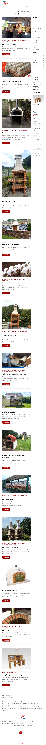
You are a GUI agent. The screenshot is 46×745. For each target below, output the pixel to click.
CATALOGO (35, 89)
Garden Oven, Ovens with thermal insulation (13, 456)
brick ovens (5, 130)
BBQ (35, 131)
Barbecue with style (9, 201)
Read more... (6, 54)
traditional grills (37, 153)
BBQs (21, 701)
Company (36, 135)
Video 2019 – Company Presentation (14, 374)
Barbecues (17, 701)
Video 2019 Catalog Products (12, 81)
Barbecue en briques (13, 706)
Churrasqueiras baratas (16, 703)
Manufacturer (25, 40)
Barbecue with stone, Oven (11, 547)
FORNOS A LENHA (37, 84)
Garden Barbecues (38, 138)
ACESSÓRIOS (35, 86)
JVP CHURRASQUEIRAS (7, 695)
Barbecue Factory (8, 499)
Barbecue (4, 40)
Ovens (4, 41)
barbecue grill (37, 126)
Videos (21, 79)
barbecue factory (37, 123)
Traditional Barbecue (9, 335)
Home (18, 11)
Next (9, 690)
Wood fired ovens (8, 133)
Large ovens (6, 630)
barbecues (36, 128)
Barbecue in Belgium (9, 44)
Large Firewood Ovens (9, 590)
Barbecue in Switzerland (10, 244)
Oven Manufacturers (38, 147)
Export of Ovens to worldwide (12, 283)
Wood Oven (9, 41)
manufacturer (37, 142)
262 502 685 (9, 721)
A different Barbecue (9, 412)
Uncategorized (14, 672)
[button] (23, 695)
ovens (35, 151)
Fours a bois (29, 706)
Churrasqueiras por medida (8, 701)
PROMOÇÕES (36, 87)
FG (9, 739)
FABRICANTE (35, 76)
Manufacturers (37, 144)
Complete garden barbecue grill (13, 675)
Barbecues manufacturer (14, 40)
